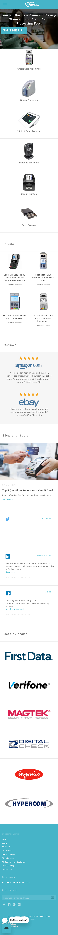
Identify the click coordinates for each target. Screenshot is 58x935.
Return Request (9, 854)
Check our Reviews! (15, 609)
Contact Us (7, 869)
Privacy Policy (8, 865)
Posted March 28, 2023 (18, 577)
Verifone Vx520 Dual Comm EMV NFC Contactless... (43, 318)
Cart (4, 839)
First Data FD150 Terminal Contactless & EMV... (43, 277)
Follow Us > (47, 518)
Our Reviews (7, 850)
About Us (6, 847)
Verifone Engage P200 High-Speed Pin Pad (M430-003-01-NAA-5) (14, 277)
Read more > (7, 499)
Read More (11, 572)
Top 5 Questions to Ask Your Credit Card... (28, 490)
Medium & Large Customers (14, 862)
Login (4, 843)
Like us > (48, 592)
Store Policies (8, 858)
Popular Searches (29, 919)
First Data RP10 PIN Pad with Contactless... (14, 317)
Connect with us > (44, 555)
